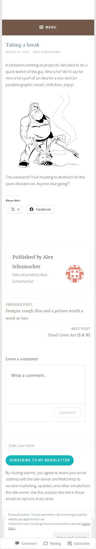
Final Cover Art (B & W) (69, 332)
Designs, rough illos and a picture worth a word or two (44, 311)
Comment (67, 412)
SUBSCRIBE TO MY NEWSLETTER (39, 460)
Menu (51, 27)
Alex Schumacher (47, 52)
